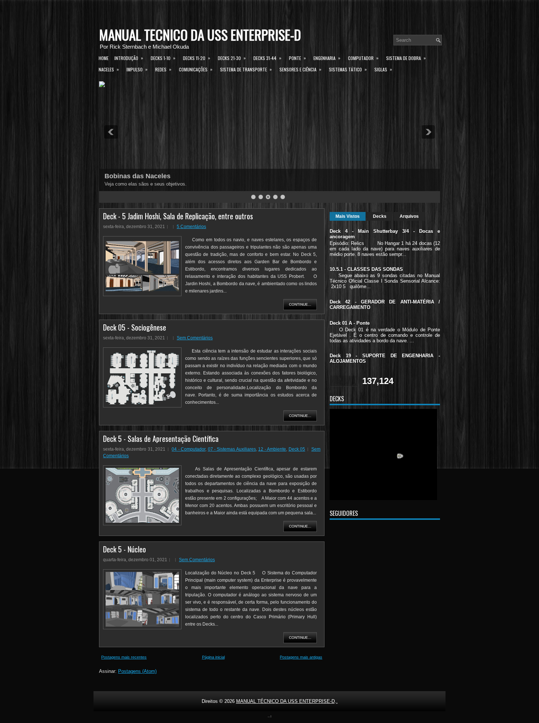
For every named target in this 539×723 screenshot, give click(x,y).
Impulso (136, 69)
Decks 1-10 (163, 58)
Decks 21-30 (232, 58)
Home (104, 58)
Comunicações (195, 69)
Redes (163, 69)
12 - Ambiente (272, 449)
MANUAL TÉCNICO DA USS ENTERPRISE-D (200, 35)
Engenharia (327, 58)
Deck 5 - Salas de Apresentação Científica (161, 438)
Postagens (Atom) (137, 671)
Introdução (128, 58)
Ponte (297, 58)
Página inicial (213, 657)
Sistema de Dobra (406, 58)
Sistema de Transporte (246, 69)
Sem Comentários (195, 337)
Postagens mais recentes (124, 657)
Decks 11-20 (196, 58)
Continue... (300, 304)
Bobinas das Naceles (137, 176)
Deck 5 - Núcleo (124, 549)
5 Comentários (191, 226)
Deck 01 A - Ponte (350, 323)
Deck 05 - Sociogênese (134, 327)
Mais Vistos (348, 216)
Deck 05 (297, 449)
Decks (379, 216)
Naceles (109, 69)
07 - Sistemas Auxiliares (232, 449)
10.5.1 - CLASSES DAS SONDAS (366, 269)
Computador (363, 58)
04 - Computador (188, 449)
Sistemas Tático (348, 69)
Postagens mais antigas (301, 657)
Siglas (383, 69)
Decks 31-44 (267, 58)
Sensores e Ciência (300, 69)
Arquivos (409, 216)
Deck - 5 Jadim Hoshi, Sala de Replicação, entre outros (178, 216)
